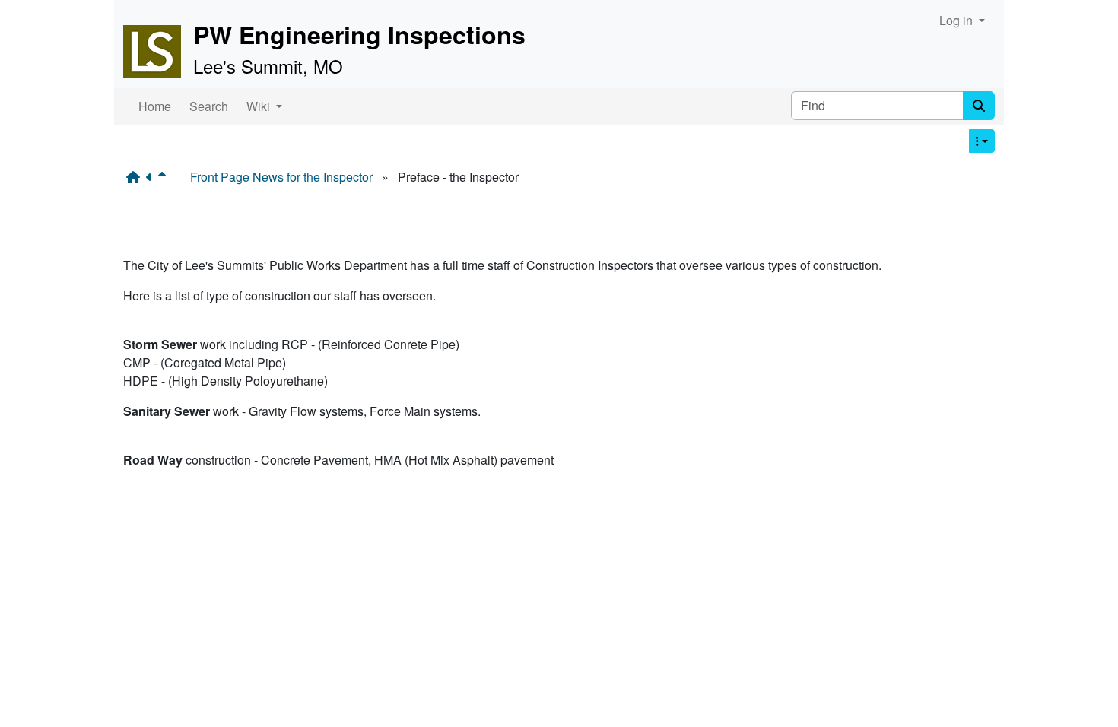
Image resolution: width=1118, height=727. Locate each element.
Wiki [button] (259, 106)
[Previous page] (152, 177)
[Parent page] (165, 177)
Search (208, 106)
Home (154, 106)
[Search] (979, 105)
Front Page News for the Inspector (281, 177)
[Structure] (136, 177)
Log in (957, 20)
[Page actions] (982, 141)
